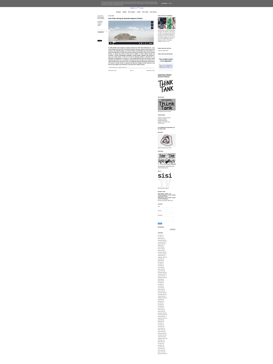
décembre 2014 (161, 272)
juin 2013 (160, 302)
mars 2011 (160, 348)
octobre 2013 (161, 296)
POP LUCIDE (145, 12)
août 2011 (160, 340)
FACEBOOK (100, 21)
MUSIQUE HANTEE (162, 119)
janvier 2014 (160, 291)
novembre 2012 (161, 314)
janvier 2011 (160, 351)
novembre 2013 (161, 294)
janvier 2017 (160, 238)
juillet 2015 (160, 260)
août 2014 (160, 279)
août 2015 (160, 259)
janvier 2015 (160, 270)
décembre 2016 (161, 240)
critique (138, 64)
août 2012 (160, 319)
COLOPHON (100, 15)
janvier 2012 (160, 331)
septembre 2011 (161, 338)
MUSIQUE (118, 12)
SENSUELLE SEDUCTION (164, 122)
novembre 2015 (161, 253)
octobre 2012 (161, 316)
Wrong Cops (140, 58)
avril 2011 (160, 346)
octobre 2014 (161, 275)
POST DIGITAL (153, 12)
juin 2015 (160, 262)
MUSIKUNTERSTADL (162, 120)
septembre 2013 (161, 297)
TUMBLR (99, 24)
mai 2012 (160, 324)
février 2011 (160, 350)
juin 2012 (160, 323)
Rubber (115, 47)
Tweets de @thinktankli (163, 50)
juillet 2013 (160, 301)
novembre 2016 (161, 242)
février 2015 (160, 269)
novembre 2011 (161, 335)
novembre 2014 (161, 274)
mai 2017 (160, 237)
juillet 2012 (160, 321)
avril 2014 (160, 286)
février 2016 (160, 248)
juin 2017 (160, 235)
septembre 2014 (161, 277)
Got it (170, 3)
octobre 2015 (161, 255)
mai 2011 (160, 345)
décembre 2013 (161, 292)
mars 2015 (160, 267)
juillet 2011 (160, 341)
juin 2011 (160, 343)
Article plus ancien (151, 70)
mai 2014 (160, 284)
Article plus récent (112, 70)
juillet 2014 (160, 280)
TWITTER (99, 22)
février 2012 (160, 329)
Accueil (131, 70)
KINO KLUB (124, 67)
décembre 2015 (161, 252)
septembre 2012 (161, 318)
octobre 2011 (161, 336)
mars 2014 (160, 287)
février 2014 (160, 289)
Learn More (164, 3)
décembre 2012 (161, 313)
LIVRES (138, 12)
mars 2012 (160, 328)
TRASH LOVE (161, 123)
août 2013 (160, 299)
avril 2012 (160, 326)
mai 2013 (160, 304)
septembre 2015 (161, 257)
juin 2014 (160, 282)
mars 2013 (160, 308)
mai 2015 (160, 264)
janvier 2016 (160, 250)
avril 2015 (160, 265)
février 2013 (160, 309)
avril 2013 (160, 306)
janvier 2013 (160, 311)
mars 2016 (160, 247)
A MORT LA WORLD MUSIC (164, 117)
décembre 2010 (161, 353)
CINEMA (124, 12)
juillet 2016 (160, 245)
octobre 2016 (161, 243)
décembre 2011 (161, 333)
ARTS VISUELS (131, 12)
